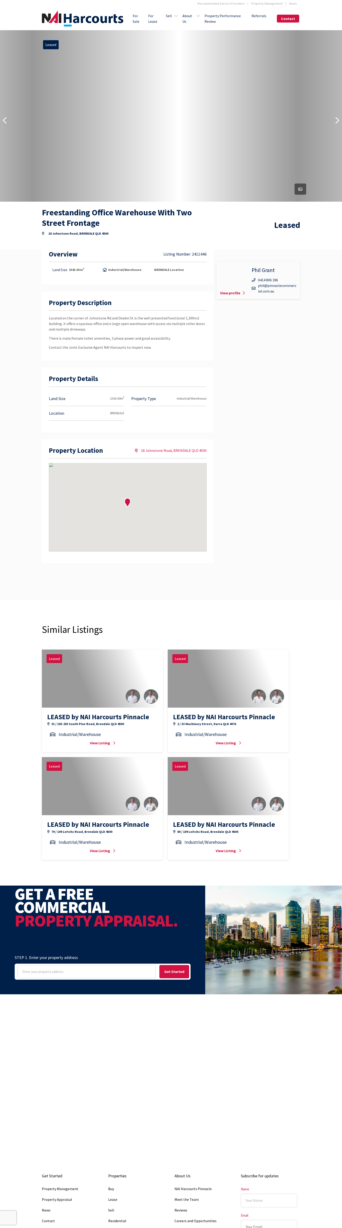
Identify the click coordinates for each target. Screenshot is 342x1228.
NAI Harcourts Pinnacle (193, 1188)
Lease (112, 1199)
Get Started (174, 971)
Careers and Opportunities (195, 1220)
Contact (288, 18)
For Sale (136, 18)
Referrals (258, 15)
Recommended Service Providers (221, 3)
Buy (111, 1188)
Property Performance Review (223, 18)
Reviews (180, 1210)
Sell (169, 15)
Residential (117, 1220)
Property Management (267, 3)
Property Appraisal (57, 1199)
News (293, 3)
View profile (230, 293)
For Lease (152, 18)
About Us (187, 18)
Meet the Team (186, 1199)
